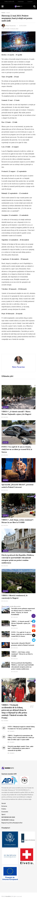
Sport (3, 814)
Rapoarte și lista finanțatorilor (12, 823)
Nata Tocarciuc (11, 25)
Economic (5, 811)
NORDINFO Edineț (8, 820)
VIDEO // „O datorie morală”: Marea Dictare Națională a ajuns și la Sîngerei (23, 623)
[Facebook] (34, 621)
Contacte (29, 1)
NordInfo (8, 896)
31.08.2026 (5, 417)
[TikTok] (34, 635)
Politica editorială (9, 1)
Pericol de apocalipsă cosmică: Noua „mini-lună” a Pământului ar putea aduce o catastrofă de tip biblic (21, 748)
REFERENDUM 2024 (8, 817)
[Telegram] (34, 640)
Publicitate (21, 1)
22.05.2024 (22, 25)
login (7, 606)
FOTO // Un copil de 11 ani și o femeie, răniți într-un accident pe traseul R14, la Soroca (17, 449)
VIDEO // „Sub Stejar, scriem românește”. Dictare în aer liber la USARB (22, 654)
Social (8, 12)
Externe (4, 806)
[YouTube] (34, 631)
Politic (4, 809)
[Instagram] (34, 626)
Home (3, 12)
